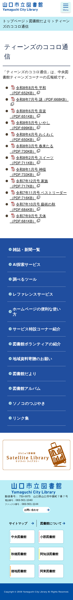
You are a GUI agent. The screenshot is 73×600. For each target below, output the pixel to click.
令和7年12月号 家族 (29, 183)
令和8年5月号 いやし (30, 125)
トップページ (14, 20)
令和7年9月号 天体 (28, 218)
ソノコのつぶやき (29, 403)
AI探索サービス (27, 264)
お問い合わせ (31, 509)
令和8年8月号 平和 (28, 90)
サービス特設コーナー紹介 (36, 329)
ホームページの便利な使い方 (37, 311)
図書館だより (40, 20)
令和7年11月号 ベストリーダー (38, 195)
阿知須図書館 (49, 554)
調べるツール (25, 279)
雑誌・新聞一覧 (26, 249)
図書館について (51, 523)
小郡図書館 (47, 536)
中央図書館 (18, 536)
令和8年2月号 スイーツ (32, 160)
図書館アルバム (27, 388)
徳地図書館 (18, 571)
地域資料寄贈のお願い (32, 358)
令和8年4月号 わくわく (32, 137)
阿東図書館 (47, 571)
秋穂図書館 (18, 554)
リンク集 (21, 418)
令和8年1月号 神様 (28, 172)
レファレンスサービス (33, 294)
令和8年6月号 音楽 (28, 113)
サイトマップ (18, 523)
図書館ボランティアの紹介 (37, 344)
